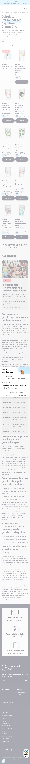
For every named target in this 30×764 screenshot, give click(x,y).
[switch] (26, 756)
